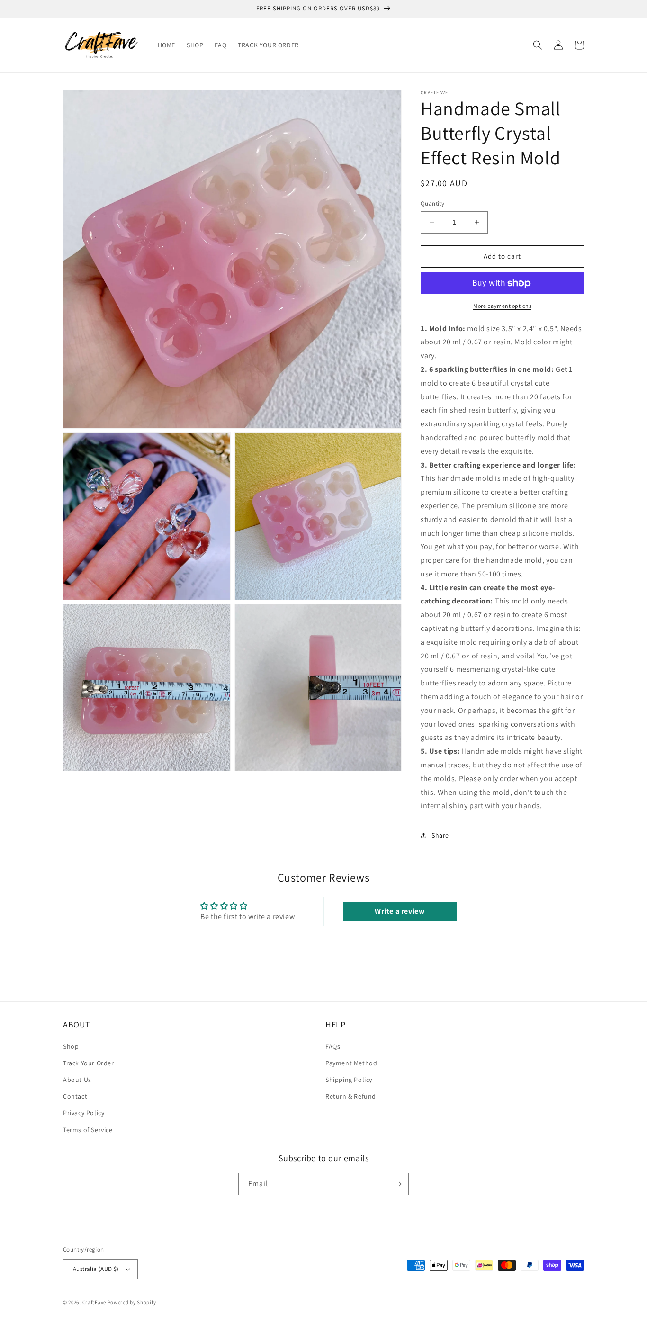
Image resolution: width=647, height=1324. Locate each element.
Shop (71, 1046)
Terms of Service (88, 1130)
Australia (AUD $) (96, 1269)
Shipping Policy (348, 1079)
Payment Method (351, 1063)
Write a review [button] (399, 911)
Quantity (432, 203)
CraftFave (94, 1302)
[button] (537, 45)
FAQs (332, 1046)
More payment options (502, 305)
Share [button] (440, 835)
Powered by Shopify (132, 1302)
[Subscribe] (397, 1184)
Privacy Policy (83, 1112)
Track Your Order (88, 1063)
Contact (75, 1096)
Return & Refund (350, 1096)
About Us (77, 1079)
